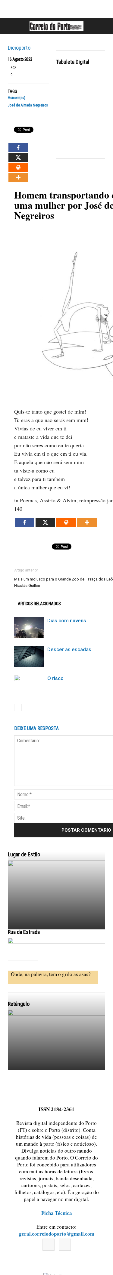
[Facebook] (48, 1245)
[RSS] (65, 1245)
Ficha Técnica (56, 1213)
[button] (101, 26)
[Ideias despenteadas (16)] (56, 1070)
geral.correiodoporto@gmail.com (56, 1233)
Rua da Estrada (24, 932)
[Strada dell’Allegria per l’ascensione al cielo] (23, 949)
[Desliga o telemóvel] (56, 920)
